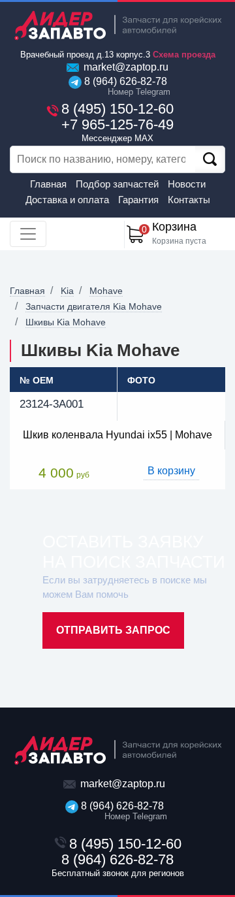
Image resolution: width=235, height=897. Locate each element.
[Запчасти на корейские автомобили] (117, 25)
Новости (187, 183)
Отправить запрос (113, 630)
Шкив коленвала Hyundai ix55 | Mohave (117, 434)
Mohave (106, 290)
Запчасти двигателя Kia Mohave (93, 306)
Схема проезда (184, 54)
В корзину (171, 470)
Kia (67, 290)
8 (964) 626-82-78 (124, 86)
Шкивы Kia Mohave (65, 322)
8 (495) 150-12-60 (117, 109)
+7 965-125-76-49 (117, 129)
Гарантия (138, 199)
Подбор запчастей (117, 183)
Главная (48, 183)
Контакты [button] (189, 199)
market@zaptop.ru (124, 67)
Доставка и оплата (67, 199)
